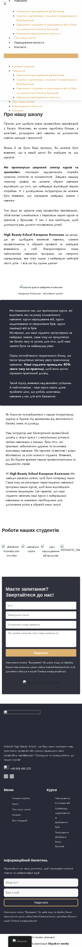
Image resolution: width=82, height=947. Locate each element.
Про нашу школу (25, 37)
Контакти (20, 47)
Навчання (18, 71)
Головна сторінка (23, 66)
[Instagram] (12, 776)
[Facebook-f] (6, 776)
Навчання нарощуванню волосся (38, 33)
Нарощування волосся (29, 42)
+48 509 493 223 (20, 768)
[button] (41, 56)
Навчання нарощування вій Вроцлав (40, 11)
